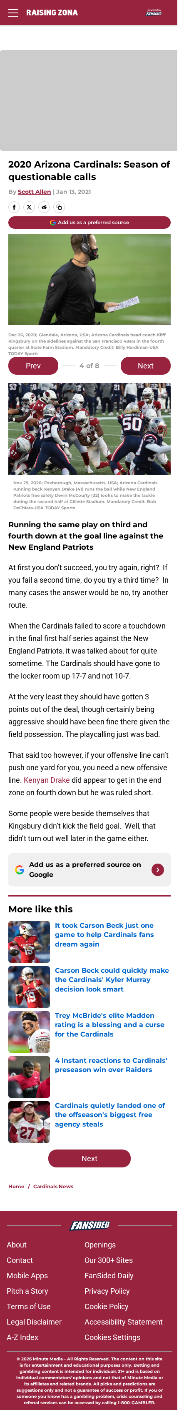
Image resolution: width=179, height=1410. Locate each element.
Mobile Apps (27, 1275)
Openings (100, 1244)
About (17, 1244)
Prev (33, 365)
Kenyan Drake (47, 780)
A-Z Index (22, 1337)
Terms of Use (29, 1306)
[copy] (59, 207)
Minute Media (48, 1359)
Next (146, 365)
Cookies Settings (112, 1337)
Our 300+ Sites (109, 1260)
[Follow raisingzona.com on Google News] (158, 870)
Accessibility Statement (124, 1321)
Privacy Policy (107, 1291)
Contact (20, 1260)
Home (16, 1186)
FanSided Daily (109, 1275)
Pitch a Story (27, 1291)
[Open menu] (13, 13)
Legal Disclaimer (34, 1321)
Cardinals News (53, 1186)
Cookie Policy (107, 1306)
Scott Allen (34, 191)
